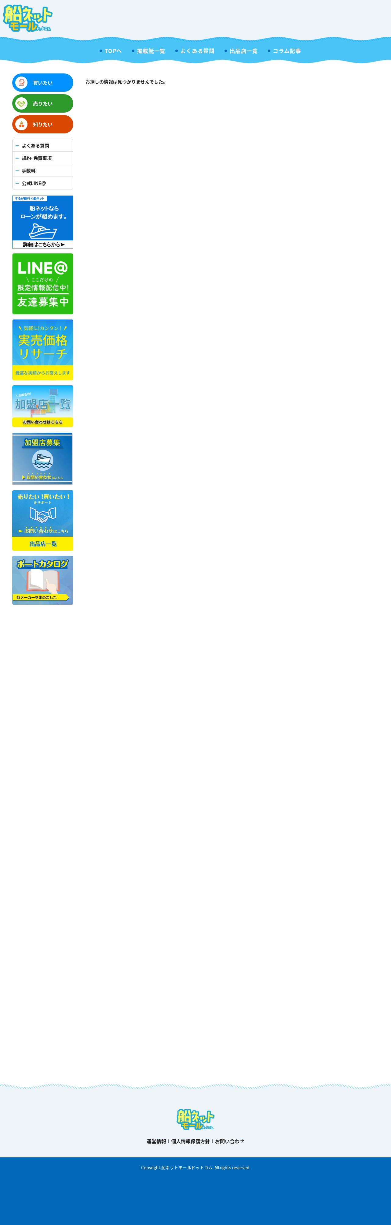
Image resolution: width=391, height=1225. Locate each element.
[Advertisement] (277, 18)
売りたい (43, 103)
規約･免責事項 (37, 158)
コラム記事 (287, 51)
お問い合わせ (229, 1141)
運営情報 (156, 1141)
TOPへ (113, 51)
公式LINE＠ (34, 183)
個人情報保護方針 (190, 1141)
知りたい (43, 124)
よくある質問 (197, 51)
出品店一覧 (243, 51)
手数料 (28, 170)
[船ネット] (28, 18)
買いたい (43, 82)
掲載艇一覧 (151, 51)
